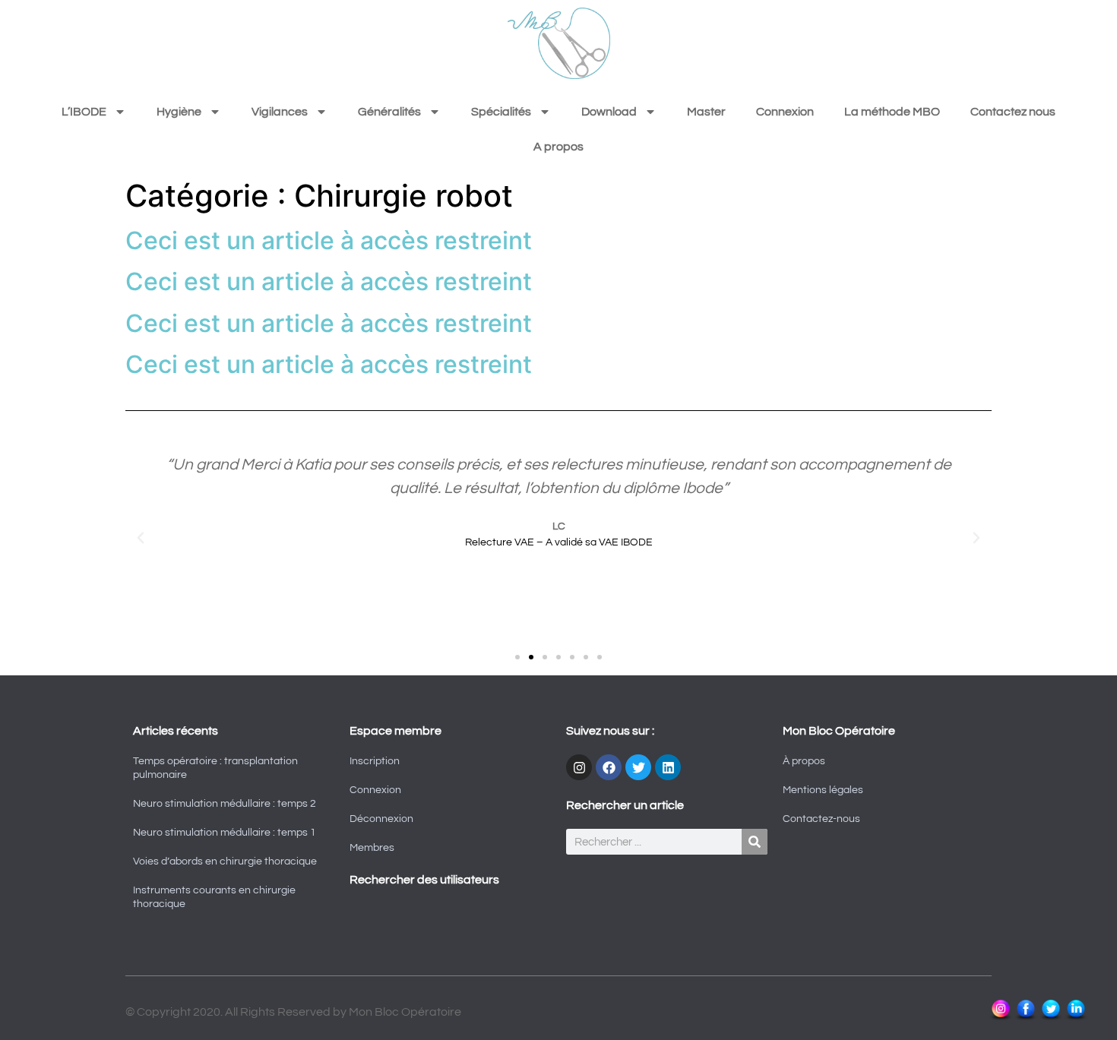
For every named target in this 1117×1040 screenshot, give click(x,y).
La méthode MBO (892, 112)
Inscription (375, 761)
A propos (558, 147)
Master (706, 112)
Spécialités (501, 112)
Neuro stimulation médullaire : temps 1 (224, 832)
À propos (804, 761)
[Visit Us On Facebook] (1025, 1018)
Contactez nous (1012, 112)
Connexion (785, 112)
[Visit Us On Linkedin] (1075, 1018)
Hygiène (179, 112)
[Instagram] (579, 767)
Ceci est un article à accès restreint (328, 240)
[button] (140, 537)
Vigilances (280, 112)
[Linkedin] (668, 767)
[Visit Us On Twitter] (1050, 1018)
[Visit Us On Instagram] (1000, 1018)
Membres (372, 847)
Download (609, 112)
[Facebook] (609, 767)
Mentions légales (823, 790)
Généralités (389, 112)
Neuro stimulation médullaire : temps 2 (224, 803)
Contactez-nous (821, 819)
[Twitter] (638, 767)
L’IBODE (84, 112)
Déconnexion (381, 819)
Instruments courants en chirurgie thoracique (214, 897)
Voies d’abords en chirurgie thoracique (225, 861)
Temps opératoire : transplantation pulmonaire (215, 768)
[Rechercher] (754, 842)
